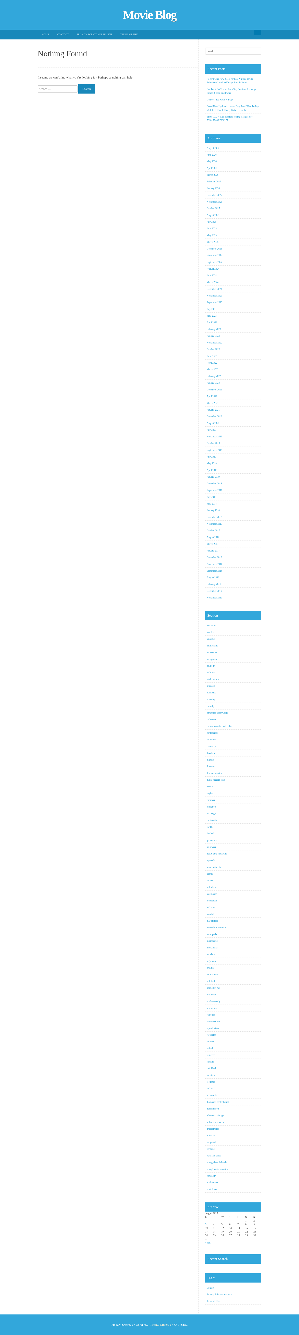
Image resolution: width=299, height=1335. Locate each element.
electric (210, 786)
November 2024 (214, 255)
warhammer (212, 1182)
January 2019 (213, 476)
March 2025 (212, 242)
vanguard (211, 1142)
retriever (211, 1055)
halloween (211, 847)
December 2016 (214, 557)
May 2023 (212, 315)
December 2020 (214, 416)
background (212, 659)
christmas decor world (217, 712)
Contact (63, 34)
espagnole (211, 806)
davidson (211, 753)
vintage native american (218, 1169)
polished (211, 981)
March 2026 (212, 174)
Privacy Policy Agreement (94, 34)
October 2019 (213, 443)
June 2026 (212, 154)
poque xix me (213, 987)
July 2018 (211, 497)
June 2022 (212, 356)
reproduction (213, 1028)
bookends (211, 692)
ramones (211, 1014)
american (211, 632)
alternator (211, 625)
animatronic (212, 645)
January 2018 (213, 510)
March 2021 (212, 403)
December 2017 (214, 517)
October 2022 (213, 349)
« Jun (208, 1242)
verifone (211, 1149)
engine (210, 793)
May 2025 (212, 235)
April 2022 (212, 362)
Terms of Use (129, 34)
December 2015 (214, 591)
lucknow (211, 907)
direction (211, 766)
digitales (211, 759)
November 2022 (214, 342)
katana (210, 880)
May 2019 (212, 463)
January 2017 (213, 550)
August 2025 (213, 215)
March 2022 (212, 369)
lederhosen (212, 894)
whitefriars (212, 1189)
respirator (211, 1034)
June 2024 (212, 275)
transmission (213, 1108)
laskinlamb (212, 887)
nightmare (211, 961)
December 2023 (214, 289)
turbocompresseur (215, 1122)
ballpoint (211, 665)
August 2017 (213, 537)
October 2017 (213, 530)
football (210, 833)
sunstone (211, 1075)
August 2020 (213, 423)
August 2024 (213, 268)
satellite (210, 1061)
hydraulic (211, 860)
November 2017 (214, 523)
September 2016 (214, 570)
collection (211, 719)
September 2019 (214, 450)
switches (211, 1081)
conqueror (211, 739)
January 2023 (213, 336)
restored (210, 1041)
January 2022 (213, 382)
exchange (211, 813)
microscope (212, 940)
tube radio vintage (215, 1115)
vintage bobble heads (217, 1162)
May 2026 (212, 161)
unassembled (213, 1128)
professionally (213, 1001)
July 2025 (211, 221)
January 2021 (213, 409)
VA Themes (180, 1324)
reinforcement (213, 1021)
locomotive (212, 900)
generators (212, 840)
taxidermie (212, 1095)
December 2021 (214, 389)
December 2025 (214, 195)
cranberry (211, 746)
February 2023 (214, 329)
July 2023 (211, 309)
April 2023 (212, 322)
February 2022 (214, 376)
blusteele (211, 685)
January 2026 (213, 188)
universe (211, 1135)
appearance (212, 652)
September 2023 (214, 302)
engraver (211, 800)
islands (210, 873)
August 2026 (213, 148)
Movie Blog (149, 15)
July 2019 (211, 456)
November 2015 (214, 597)
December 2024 (214, 248)
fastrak (210, 826)
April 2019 (212, 470)
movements (212, 947)
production (212, 994)
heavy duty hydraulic (217, 853)
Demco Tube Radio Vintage (220, 99)
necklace (211, 954)
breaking (211, 699)
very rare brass (214, 1155)
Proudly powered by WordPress (129, 1324)
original (210, 967)
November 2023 (214, 295)
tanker (210, 1088)
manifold (211, 914)
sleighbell (211, 1068)
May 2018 (212, 503)
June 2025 (212, 228)
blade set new (213, 679)
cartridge (211, 706)
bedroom (211, 672)
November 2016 (214, 564)
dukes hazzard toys (216, 779)
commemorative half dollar (219, 726)
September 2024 (214, 262)
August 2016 (213, 577)
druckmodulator (214, 773)
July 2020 (211, 429)
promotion (212, 1008)
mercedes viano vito (216, 927)
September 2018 (214, 490)
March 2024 (212, 282)
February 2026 (214, 181)
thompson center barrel (218, 1102)
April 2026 (212, 168)
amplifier (211, 639)
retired (210, 1048)
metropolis (212, 934)
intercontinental (214, 867)
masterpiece (212, 920)
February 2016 (214, 584)
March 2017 (212, 544)
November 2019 (214, 436)
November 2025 (214, 201)
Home (45, 34)
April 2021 (212, 396)
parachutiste (212, 974)
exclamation (212, 820)
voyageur (211, 1175)
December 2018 (214, 483)
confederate (212, 732)
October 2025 (213, 208)
